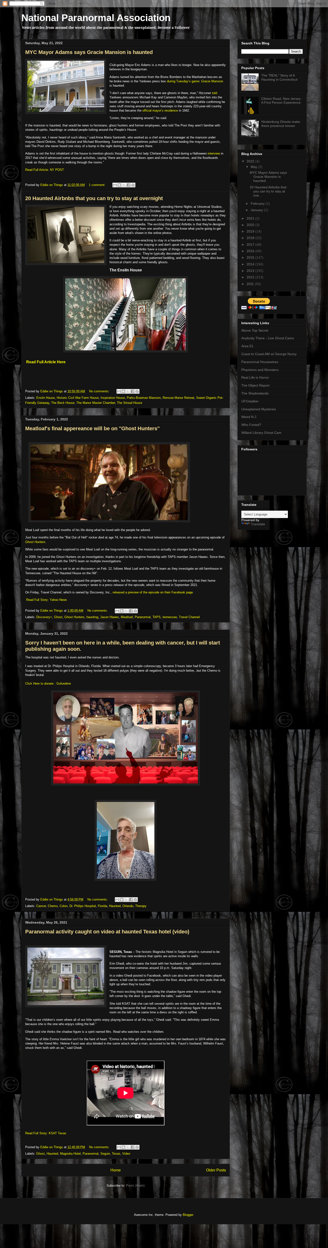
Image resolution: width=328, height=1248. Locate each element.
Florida (102, 906)
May (254, 167)
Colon (63, 906)
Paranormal (143, 617)
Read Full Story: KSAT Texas (45, 1133)
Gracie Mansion (212, 81)
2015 (251, 257)
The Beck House (62, 403)
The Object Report (255, 385)
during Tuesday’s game (183, 81)
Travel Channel (189, 617)
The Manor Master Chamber (95, 403)
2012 (251, 277)
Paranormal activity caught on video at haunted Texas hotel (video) (107, 932)
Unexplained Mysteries (258, 409)
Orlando (127, 906)
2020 (251, 225)
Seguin (105, 1153)
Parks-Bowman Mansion (144, 398)
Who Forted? (251, 425)
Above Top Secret (254, 330)
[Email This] (114, 185)
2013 (251, 271)
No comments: (99, 391)
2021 (251, 218)
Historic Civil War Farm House (78, 398)
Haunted (115, 906)
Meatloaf (127, 617)
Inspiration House (113, 398)
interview (214, 153)
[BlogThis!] (119, 185)
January (257, 210)
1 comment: (97, 185)
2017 (251, 244)
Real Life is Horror (255, 377)
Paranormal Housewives (259, 362)
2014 (251, 264)
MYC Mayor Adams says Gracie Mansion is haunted (89, 52)
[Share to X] (123, 185)
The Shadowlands (255, 393)
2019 (251, 231)
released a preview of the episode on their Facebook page (153, 592)
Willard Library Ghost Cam (261, 433)
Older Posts (216, 1170)
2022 (251, 161)
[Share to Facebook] (128, 185)
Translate (258, 524)
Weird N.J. (249, 417)
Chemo (53, 906)
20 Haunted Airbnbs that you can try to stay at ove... (268, 191)
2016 (251, 251)
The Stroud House (129, 403)
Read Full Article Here (46, 362)
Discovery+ (44, 617)
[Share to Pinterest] (133, 185)
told (214, 93)
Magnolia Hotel (70, 1153)
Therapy (140, 906)
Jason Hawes (109, 617)
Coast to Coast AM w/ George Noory (269, 354)
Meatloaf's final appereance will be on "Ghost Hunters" (92, 428)
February (258, 203)
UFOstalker (250, 401)
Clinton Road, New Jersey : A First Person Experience (282, 101)
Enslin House (45, 398)
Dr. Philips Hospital (82, 906)
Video (126, 1153)
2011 (251, 284)
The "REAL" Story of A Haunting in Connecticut (279, 77)
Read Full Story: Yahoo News (46, 600)
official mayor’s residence (160, 110)
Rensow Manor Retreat (178, 398)
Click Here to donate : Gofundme (48, 683)
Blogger (188, 1215)
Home (115, 1170)
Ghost (58, 617)
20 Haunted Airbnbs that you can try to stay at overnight (94, 198)
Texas (116, 1153)
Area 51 (247, 346)
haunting (92, 617)
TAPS (156, 617)
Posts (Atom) (135, 1185)
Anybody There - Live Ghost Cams (267, 338)
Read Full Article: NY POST (44, 170)
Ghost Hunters (35, 542)
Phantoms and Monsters (260, 370)
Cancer (41, 906)
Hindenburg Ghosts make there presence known (280, 124)
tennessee (170, 617)
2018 (251, 238)
